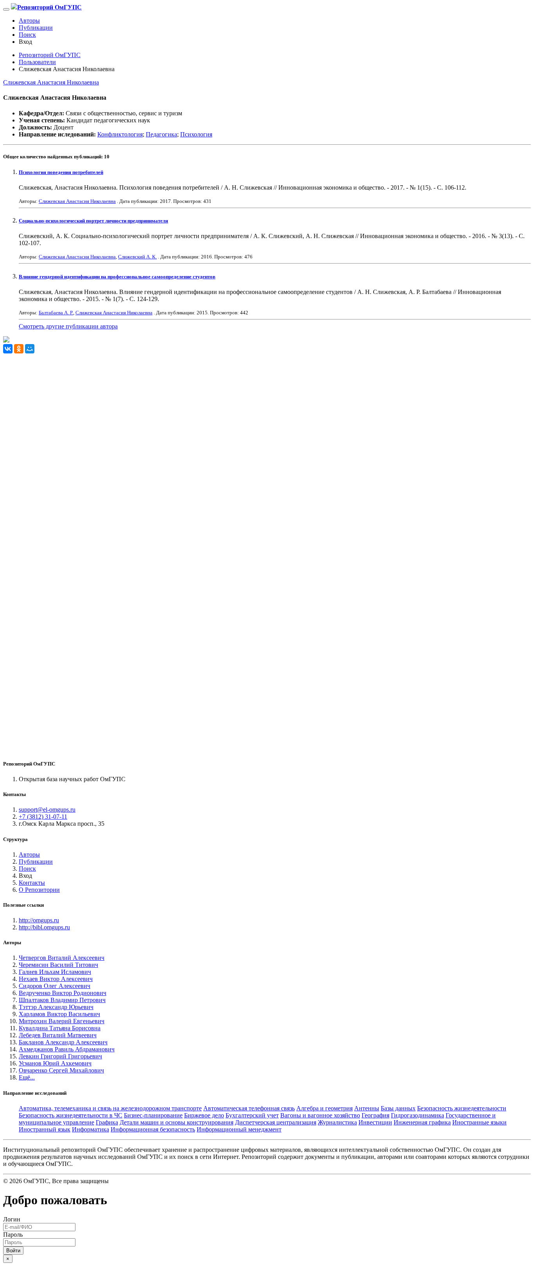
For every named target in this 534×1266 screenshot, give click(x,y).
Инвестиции (375, 1122)
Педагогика (161, 134)
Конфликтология (120, 134)
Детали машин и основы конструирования (176, 1122)
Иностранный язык (44, 1129)
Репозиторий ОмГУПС (50, 55)
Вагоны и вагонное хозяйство (320, 1115)
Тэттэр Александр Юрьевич (56, 1007)
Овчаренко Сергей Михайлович (61, 1070)
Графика (107, 1122)
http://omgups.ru (39, 920)
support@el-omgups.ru (47, 809)
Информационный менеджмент (239, 1129)
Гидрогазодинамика (417, 1115)
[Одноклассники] (18, 348)
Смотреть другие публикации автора (68, 326)
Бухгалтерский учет (252, 1115)
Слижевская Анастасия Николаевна (51, 82)
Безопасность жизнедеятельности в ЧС (70, 1115)
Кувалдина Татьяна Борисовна (59, 1028)
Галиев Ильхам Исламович (55, 971)
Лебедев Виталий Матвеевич (58, 1035)
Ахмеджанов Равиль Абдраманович (67, 1049)
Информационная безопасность (153, 1129)
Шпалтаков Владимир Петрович (62, 1000)
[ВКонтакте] (8, 348)
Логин (11, 1219)
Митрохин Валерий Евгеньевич (61, 1021)
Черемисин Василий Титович (58, 964)
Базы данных (398, 1108)
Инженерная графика (422, 1122)
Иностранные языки (479, 1122)
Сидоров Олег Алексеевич (54, 986)
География (375, 1115)
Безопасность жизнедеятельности (461, 1108)
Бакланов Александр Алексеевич (63, 1042)
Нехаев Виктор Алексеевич (56, 979)
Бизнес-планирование (153, 1115)
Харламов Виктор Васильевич (59, 1014)
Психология (196, 134)
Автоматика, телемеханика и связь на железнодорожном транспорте (110, 1108)
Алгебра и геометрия (324, 1108)
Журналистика (337, 1122)
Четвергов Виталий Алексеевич (61, 957)
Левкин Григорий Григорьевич (60, 1056)
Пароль (13, 1234)
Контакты (32, 882)
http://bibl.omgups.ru (44, 927)
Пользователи (37, 62)
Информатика (90, 1129)
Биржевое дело (204, 1115)
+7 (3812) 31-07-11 (43, 816)
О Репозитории (39, 889)
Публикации (36, 27)
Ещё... (27, 1077)
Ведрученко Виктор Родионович (62, 993)
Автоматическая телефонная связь (249, 1108)
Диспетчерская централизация (275, 1122)
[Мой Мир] (29, 348)
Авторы (29, 20)
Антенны (366, 1108)
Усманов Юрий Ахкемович (55, 1063)
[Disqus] (267, 451)
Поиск (27, 34)
